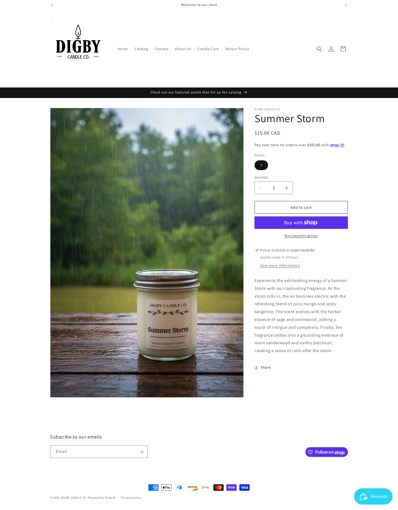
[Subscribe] (141, 452)
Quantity (261, 177)
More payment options (301, 235)
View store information (280, 265)
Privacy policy (131, 497)
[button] (319, 49)
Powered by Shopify (102, 497)
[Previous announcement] (52, 5)
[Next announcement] (346, 5)
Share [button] (266, 367)
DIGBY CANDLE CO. (74, 497)
